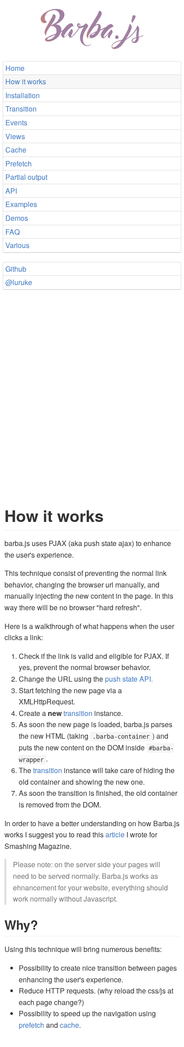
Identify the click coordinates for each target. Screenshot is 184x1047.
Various (17, 245)
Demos (16, 218)
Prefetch (18, 163)
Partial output (26, 177)
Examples (21, 204)
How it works (25, 81)
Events (16, 122)
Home (15, 68)
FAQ (12, 232)
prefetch (31, 1025)
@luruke (18, 282)
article (115, 834)
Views (15, 136)
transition (77, 713)
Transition (21, 108)
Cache (15, 150)
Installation (22, 95)
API (11, 191)
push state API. (129, 679)
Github (15, 269)
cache (69, 1025)
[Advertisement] (92, 389)
